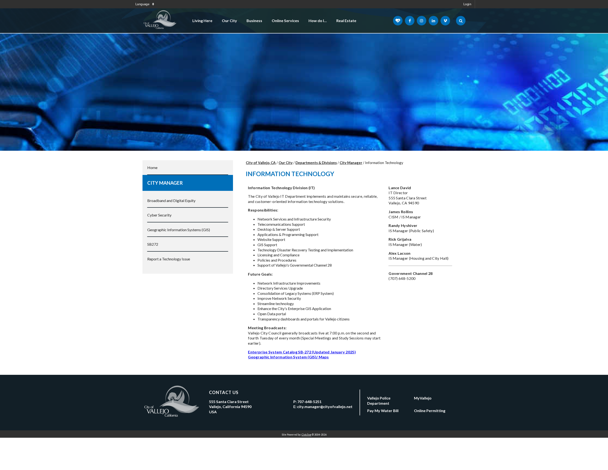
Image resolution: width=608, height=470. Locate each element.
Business (254, 20)
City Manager (165, 183)
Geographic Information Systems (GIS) (178, 229)
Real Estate (346, 20)
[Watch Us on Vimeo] (445, 20)
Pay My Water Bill (383, 410)
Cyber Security (159, 215)
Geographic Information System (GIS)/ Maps (288, 357)
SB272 (152, 244)
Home (152, 167)
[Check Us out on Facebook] (409, 20)
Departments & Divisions (316, 162)
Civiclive (306, 434)
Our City (229, 20)
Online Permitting (429, 410)
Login (467, 4)
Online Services (285, 20)
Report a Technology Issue (168, 259)
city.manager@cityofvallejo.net (324, 406)
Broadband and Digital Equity (171, 200)
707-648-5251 (309, 401)
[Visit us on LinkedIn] (433, 20)
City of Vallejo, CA (261, 162)
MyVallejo (423, 398)
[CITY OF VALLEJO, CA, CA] (160, 20)
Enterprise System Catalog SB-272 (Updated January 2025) (302, 352)
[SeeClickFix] (398, 20)
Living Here (202, 20)
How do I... (318, 20)
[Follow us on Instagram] (421, 20)
